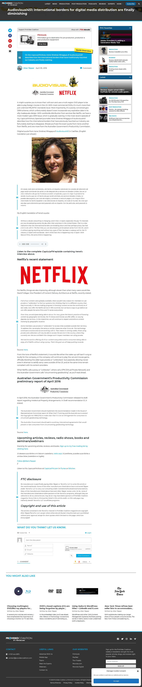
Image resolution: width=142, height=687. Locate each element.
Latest (47, 4)
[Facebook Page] (118, 639)
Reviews (102, 4)
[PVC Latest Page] (130, 77)
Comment (87, 68)
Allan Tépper (28, 68)
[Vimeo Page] (135, 639)
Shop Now (42, 44)
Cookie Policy (79, 683)
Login (89, 533)
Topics (41, 660)
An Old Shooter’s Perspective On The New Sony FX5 (118, 101)
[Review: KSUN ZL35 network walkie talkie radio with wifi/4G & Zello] (103, 59)
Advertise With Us (45, 654)
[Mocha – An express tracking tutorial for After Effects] (103, 109)
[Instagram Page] (127, 639)
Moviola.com (77, 664)
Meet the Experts (45, 664)
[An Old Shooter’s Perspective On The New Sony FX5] (103, 100)
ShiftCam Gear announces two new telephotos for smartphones (119, 120)
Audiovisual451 (62, 131)
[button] (138, 671)
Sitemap (89, 683)
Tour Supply (77, 660)
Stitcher (71, 468)
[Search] (139, 4)
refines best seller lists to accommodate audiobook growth (119, 608)
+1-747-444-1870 (13, 654)
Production (64, 4)
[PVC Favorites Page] (130, 28)
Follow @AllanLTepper (26, 461)
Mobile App (43, 657)
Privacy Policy (67, 683)
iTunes (63, 468)
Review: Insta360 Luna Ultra (118, 52)
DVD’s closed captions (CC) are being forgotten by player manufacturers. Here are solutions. (55, 609)
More (119, 4)
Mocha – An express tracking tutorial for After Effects (118, 110)
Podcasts (93, 4)
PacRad (75, 657)
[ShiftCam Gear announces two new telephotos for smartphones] (103, 118)
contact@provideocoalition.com (20, 658)
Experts (111, 4)
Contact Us (43, 670)
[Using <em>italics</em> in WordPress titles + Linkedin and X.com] (87, 591)
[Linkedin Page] (131, 639)
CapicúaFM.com (51, 468)
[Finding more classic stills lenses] (103, 68)
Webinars (42, 667)
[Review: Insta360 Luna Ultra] (103, 50)
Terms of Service (55, 683)
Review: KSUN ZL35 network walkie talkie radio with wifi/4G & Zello (118, 61)
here (26, 350)
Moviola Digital (78, 667)
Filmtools (76, 654)
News (54, 4)
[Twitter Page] (122, 639)
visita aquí (58, 454)
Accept (116, 681)
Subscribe (131, 4)
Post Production (79, 4)
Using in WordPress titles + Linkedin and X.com (85, 607)
